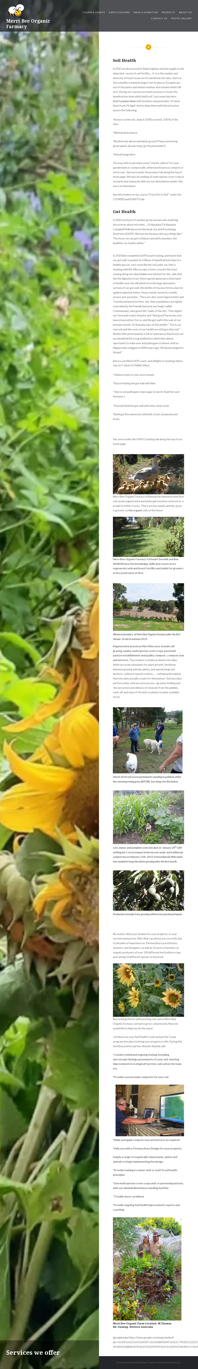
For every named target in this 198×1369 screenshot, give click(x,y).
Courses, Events (93, 12)
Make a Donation (146, 12)
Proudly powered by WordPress (131, 1362)
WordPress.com (172, 1362)
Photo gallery (181, 18)
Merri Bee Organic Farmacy (28, 24)
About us (185, 12)
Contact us (159, 18)
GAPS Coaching (119, 12)
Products (168, 12)
